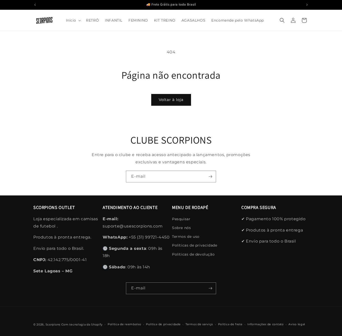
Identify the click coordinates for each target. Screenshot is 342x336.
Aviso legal (296, 324)
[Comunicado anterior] (35, 5)
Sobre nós (181, 228)
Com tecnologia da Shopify (82, 324)
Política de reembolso (124, 324)
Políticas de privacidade (194, 245)
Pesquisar (181, 219)
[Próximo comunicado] (306, 5)
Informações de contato (265, 324)
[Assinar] (210, 176)
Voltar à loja (171, 99)
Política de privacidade (163, 324)
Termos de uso (186, 236)
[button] (73, 20)
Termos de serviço (199, 324)
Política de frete (230, 324)
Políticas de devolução (193, 254)
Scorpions (53, 324)
